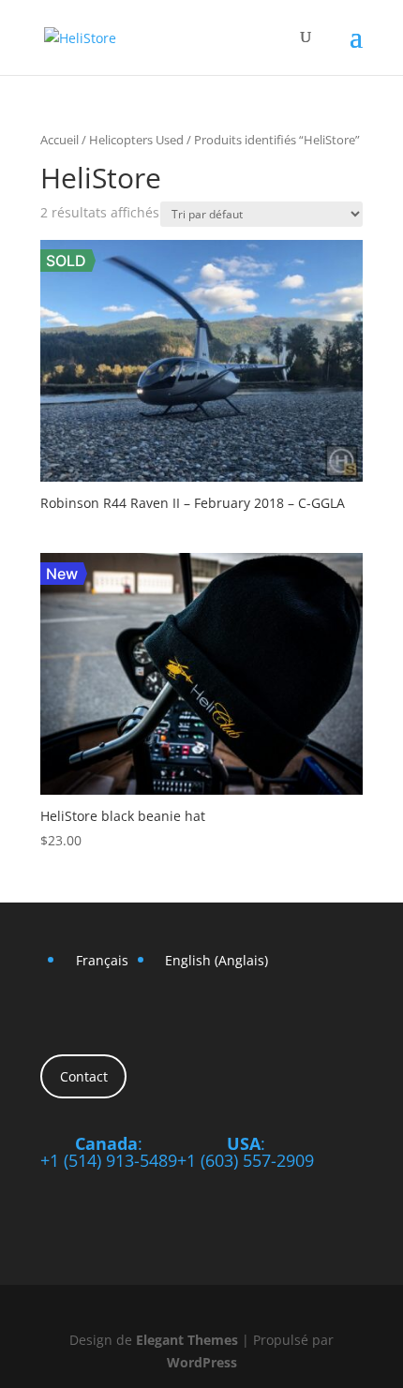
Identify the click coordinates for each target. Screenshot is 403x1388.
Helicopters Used (136, 139)
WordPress (202, 1362)
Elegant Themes (187, 1340)
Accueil (59, 139)
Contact (84, 1076)
